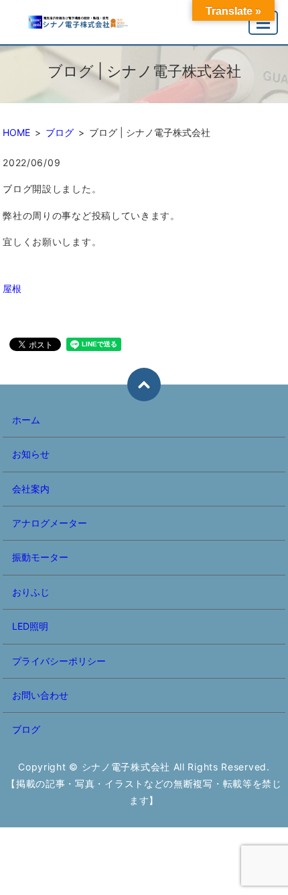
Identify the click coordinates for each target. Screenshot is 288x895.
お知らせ (31, 454)
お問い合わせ (40, 695)
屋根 (12, 288)
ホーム (26, 419)
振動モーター (40, 557)
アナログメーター (49, 523)
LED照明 (30, 626)
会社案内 (31, 488)
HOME (16, 132)
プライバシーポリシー (59, 661)
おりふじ (31, 592)
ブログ (60, 132)
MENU (263, 23)
